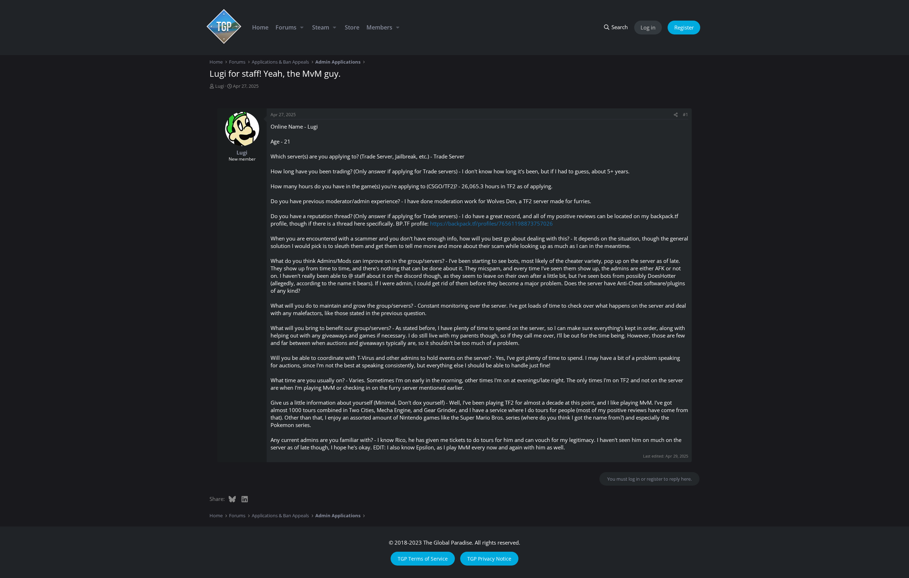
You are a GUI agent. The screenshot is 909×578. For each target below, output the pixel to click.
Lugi (219, 86)
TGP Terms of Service (423, 558)
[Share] (675, 115)
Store (352, 27)
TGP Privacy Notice (489, 558)
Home (260, 27)
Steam (320, 27)
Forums (286, 27)
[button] (301, 27)
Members (379, 27)
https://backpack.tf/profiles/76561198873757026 (491, 223)
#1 (685, 115)
